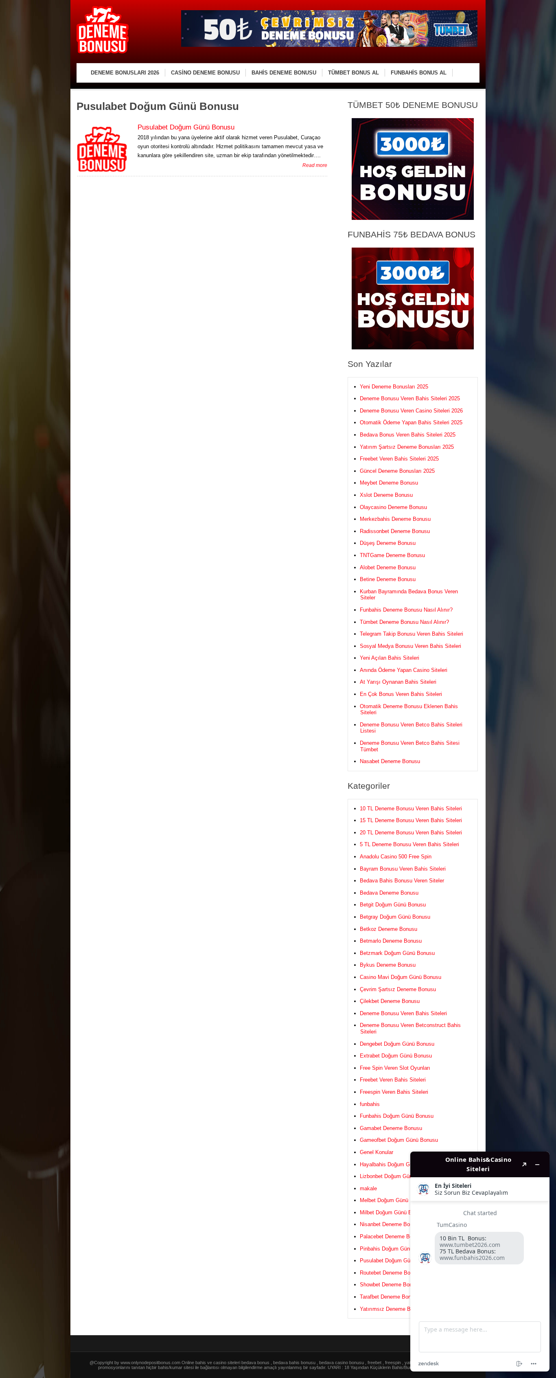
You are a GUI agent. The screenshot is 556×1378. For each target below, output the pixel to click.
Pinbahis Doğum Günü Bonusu (396, 1249)
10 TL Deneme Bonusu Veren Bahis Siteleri (411, 808)
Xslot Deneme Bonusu (386, 495)
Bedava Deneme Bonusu (389, 893)
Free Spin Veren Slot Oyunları (395, 1068)
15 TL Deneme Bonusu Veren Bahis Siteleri (411, 820)
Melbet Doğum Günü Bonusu (394, 1200)
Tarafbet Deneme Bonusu (390, 1297)
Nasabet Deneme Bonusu (390, 761)
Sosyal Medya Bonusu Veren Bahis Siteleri (410, 646)
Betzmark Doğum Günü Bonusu (397, 953)
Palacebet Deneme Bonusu (392, 1236)
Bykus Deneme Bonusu (388, 965)
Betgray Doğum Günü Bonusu (395, 917)
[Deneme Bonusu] (103, 52)
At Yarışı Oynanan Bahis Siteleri (398, 682)
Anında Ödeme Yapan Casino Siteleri (403, 670)
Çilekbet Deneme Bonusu (390, 1001)
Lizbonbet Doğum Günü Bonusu (397, 1176)
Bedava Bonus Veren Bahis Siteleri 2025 (407, 435)
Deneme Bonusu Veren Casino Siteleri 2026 (411, 411)
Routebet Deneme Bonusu (391, 1273)
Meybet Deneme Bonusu (389, 483)
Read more (314, 165)
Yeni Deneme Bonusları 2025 (394, 387)
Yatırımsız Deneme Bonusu (392, 1309)
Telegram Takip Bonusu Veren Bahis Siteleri (411, 634)
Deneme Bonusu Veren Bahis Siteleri (403, 1013)
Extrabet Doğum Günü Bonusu (396, 1056)
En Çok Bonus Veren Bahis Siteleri (401, 694)
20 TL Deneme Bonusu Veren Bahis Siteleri (411, 832)
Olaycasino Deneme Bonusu (393, 507)
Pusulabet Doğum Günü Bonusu (186, 127)
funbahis (370, 1104)
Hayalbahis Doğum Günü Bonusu (399, 1164)
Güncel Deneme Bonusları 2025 (397, 471)
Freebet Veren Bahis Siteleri (393, 1080)
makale (368, 1188)
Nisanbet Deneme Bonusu (390, 1224)
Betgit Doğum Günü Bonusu (393, 905)
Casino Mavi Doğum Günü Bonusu (400, 977)
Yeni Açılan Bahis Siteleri (389, 658)
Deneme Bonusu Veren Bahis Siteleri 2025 (410, 398)
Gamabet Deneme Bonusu (391, 1128)
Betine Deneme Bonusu (388, 579)
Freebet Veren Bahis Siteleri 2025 (399, 459)
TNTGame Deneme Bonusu (392, 555)
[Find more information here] (480, 1261)
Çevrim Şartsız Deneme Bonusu (398, 989)
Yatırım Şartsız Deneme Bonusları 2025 (407, 447)
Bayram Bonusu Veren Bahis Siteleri (403, 869)
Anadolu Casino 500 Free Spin (395, 857)
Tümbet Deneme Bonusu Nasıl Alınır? (404, 622)
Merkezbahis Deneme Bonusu (395, 519)
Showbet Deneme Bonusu (390, 1284)
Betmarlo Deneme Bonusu (391, 941)
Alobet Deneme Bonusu (388, 567)
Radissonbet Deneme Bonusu (395, 531)
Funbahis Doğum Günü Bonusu (396, 1116)
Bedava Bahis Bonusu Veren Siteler (402, 881)
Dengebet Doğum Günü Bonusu (397, 1044)
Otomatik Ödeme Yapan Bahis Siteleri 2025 (411, 422)
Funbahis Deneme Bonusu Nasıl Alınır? (406, 610)
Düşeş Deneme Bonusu (388, 543)
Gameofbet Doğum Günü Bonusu (399, 1140)
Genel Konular (376, 1152)
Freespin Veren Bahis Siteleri (394, 1092)
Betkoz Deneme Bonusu (388, 929)
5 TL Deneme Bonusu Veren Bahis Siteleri (409, 844)
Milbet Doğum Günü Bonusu (393, 1212)
